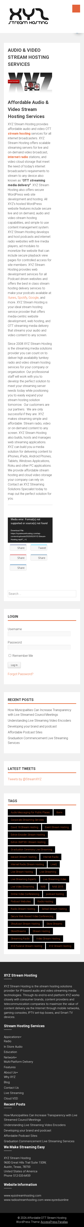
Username (15, 629)
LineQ (54, 864)
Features (10, 1067)
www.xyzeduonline (56, 1200)
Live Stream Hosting (22, 871)
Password (15, 642)
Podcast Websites (21, 901)
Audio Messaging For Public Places (30, 812)
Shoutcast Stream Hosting (25, 923)
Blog (7, 1082)
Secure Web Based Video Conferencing (32, 916)
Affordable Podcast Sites (25, 732)
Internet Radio (50, 856)
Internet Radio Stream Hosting (27, 864)
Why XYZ (9, 1077)
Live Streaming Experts (23, 879)
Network (9, 1057)
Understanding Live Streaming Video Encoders (39, 720)
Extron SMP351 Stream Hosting (28, 842)
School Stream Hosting (54, 908)
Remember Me (22, 656)
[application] (30, 530)
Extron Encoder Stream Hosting (28, 834)
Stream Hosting (41, 931)
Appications (12, 1037)
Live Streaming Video (54, 879)
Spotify (22, 297)
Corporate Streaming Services (27, 819)
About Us (10, 1072)
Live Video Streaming (22, 886)
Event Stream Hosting (57, 827)
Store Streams (54, 923)
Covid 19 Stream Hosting (24, 827)
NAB (43, 886)
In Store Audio (13, 1046)
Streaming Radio (20, 938)
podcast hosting (55, 894)
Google (34, 297)
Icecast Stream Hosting (24, 856)
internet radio (18, 157)
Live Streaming (48, 871)
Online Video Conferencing (25, 894)
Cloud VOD (11, 1098)
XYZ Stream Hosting (60, 946)
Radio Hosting (45, 901)
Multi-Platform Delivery (18, 1061)
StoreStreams (18, 931)
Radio (7, 1041)
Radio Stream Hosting (23, 908)
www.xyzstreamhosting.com (22, 1195)
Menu (76, 9)
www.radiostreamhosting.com (24, 1200)
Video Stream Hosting (48, 938)
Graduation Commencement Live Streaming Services (39, 1141)
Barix (59, 812)
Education (10, 1052)
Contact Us (11, 1087)
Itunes (12, 297)
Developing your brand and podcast (32, 726)
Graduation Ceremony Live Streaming (31, 849)
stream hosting (19, 133)
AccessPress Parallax (54, 1221)
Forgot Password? (20, 674)
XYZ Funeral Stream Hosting (26, 946)
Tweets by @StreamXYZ (25, 779)
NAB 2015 (57, 886)
